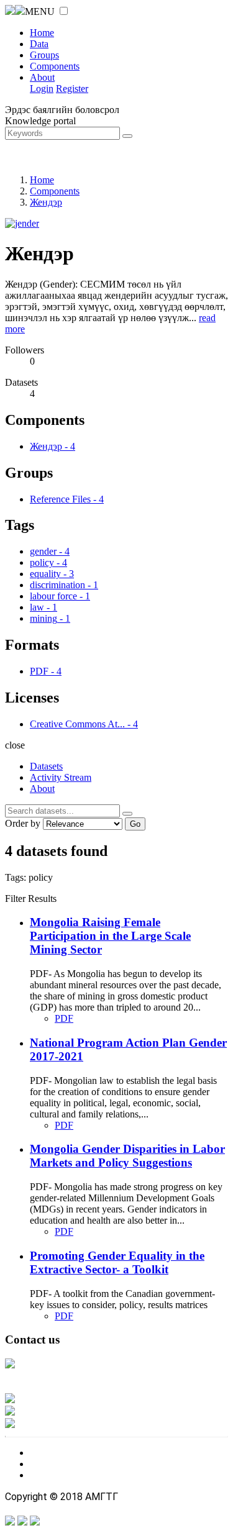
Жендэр (46, 202)
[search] (127, 814)
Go (135, 824)
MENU (40, 11)
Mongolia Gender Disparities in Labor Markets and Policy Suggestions (127, 1155)
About (42, 77)
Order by (22, 823)
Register (72, 88)
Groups (44, 55)
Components (55, 66)
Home (42, 32)
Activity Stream (60, 777)
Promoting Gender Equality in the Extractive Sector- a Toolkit (117, 1262)
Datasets (46, 766)
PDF (64, 1018)
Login (41, 88)
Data (39, 44)
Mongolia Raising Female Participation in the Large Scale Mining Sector (110, 936)
